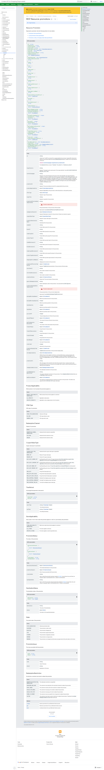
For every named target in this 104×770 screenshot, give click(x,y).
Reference (19, 4)
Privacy (22, 767)
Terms (19, 767)
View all (76, 757)
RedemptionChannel (35, 55)
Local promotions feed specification (36, 35)
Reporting (13, 4)
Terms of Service (49, 744)
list (28, 707)
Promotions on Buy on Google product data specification (40, 37)
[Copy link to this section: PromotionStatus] (38, 536)
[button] (8, 13)
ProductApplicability (47, 49)
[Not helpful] (77, 16)
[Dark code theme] (77, 43)
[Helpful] (75, 16)
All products (67, 762)
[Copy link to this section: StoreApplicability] (39, 516)
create (28, 703)
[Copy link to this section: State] (31, 617)
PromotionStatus (35, 107)
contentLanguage (47, 162)
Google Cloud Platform (52, 762)
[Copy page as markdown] (55, 19)
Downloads (20, 744)
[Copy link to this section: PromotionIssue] (38, 644)
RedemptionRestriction (47, 144)
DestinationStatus (37, 547)
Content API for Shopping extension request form (62, 12)
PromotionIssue (36, 553)
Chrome (76, 746)
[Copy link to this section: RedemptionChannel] (41, 423)
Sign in (101, 1)
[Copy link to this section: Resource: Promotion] (41, 28)
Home (2, 4)
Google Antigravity (78, 751)
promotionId (61, 162)
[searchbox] (8, 8)
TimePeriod (34, 96)
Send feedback (73, 19)
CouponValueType (43, 57)
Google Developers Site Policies (43, 722)
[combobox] (83, 1)
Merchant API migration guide (37, 10)
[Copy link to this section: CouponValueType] (39, 443)
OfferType (39, 50)
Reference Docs (21, 746)
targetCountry (55, 162)
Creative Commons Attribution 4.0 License (56, 721)
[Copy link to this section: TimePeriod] (35, 487)
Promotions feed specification (35, 33)
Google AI (60, 762)
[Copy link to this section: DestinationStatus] (39, 588)
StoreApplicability (45, 142)
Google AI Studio (78, 749)
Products (31, 16)
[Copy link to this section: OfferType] (34, 405)
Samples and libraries (28, 4)
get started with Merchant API (64, 10)
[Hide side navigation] (14, 768)
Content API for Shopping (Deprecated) (13, 1)
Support (36, 4)
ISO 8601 (60, 576)
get (27, 705)
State (36, 599)
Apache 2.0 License (27, 722)
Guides (7, 4)
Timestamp (46, 505)
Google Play (77, 755)
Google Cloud (77, 753)
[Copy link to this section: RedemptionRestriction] (42, 673)
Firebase (43, 762)
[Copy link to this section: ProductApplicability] (40, 386)
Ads (35, 16)
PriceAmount (35, 113)
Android (76, 744)
